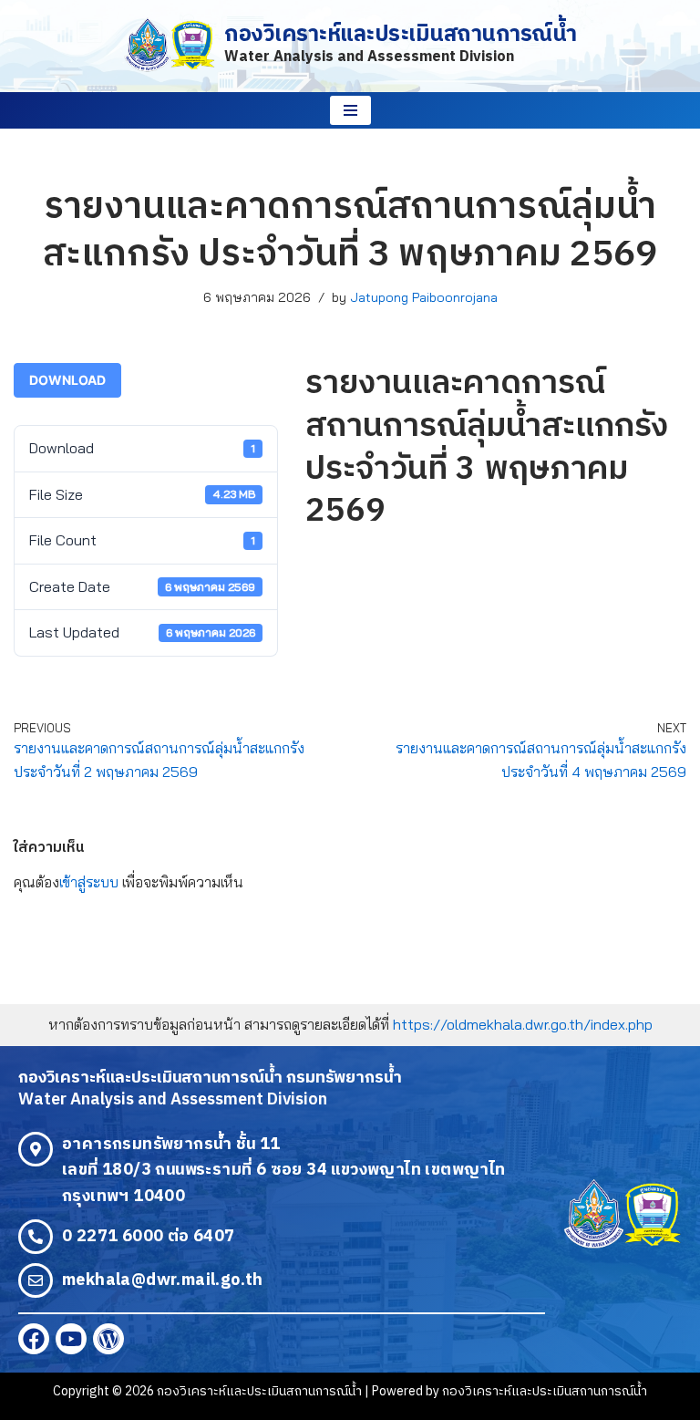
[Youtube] (71, 1338)
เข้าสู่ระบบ (88, 882)
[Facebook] (33, 1338)
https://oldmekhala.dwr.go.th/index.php (523, 1024)
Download (67, 380)
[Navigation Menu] (350, 110)
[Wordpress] (108, 1338)
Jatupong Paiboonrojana (424, 297)
